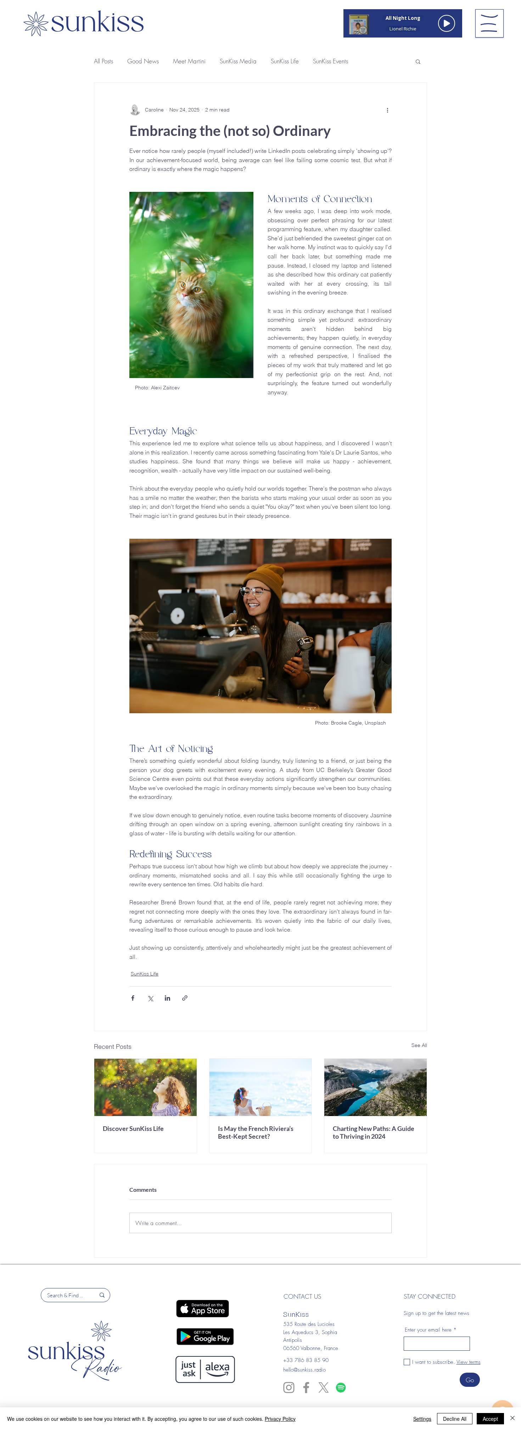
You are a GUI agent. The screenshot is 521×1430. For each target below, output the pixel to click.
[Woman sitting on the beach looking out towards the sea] (260, 1087)
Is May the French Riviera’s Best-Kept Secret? (255, 1132)
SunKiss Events (330, 61)
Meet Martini (189, 61)
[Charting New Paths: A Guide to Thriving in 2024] (375, 1087)
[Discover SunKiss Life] (145, 1087)
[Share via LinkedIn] (167, 998)
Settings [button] (422, 1418)
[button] (489, 23)
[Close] (512, 1418)
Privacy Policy (280, 1418)
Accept (490, 1418)
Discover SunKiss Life (133, 1128)
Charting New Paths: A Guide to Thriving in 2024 (373, 1132)
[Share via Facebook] (132, 998)
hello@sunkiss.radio (304, 1369)
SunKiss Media (238, 61)
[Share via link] (184, 998)
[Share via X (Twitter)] (150, 998)
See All (419, 1045)
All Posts (103, 61)
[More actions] (387, 109)
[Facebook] (306, 1387)
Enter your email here (428, 1330)
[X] (323, 1387)
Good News (143, 61)
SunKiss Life (285, 61)
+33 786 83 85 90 (306, 1360)
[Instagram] (288, 1387)
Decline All (454, 1418)
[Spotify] (341, 1387)
